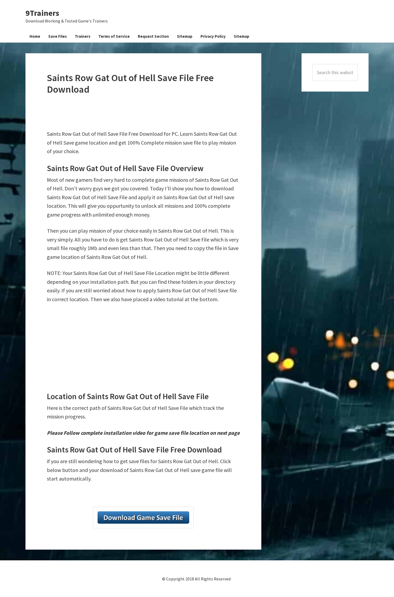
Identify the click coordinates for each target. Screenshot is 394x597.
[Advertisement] (144, 112)
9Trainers (42, 13)
